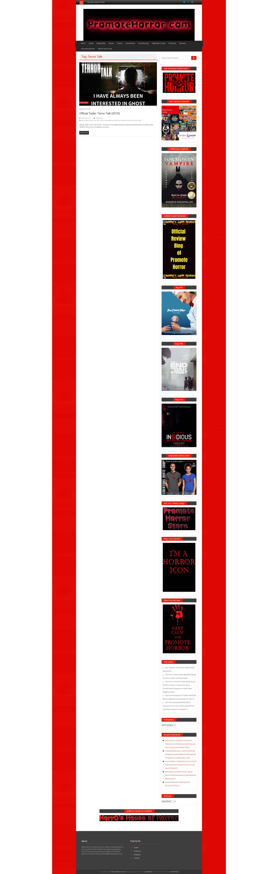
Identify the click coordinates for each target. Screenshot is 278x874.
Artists (91, 43)
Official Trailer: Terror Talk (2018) (99, 113)
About (83, 43)
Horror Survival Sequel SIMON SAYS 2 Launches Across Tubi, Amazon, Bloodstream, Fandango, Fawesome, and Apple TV (179, 706)
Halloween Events (158, 43)
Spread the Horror (126, 120)
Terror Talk (134, 120)
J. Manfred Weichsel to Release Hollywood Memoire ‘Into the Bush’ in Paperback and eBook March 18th (180, 754)
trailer (139, 120)
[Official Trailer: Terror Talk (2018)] (118, 84)
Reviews (182, 43)
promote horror (116, 120)
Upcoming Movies (88, 49)
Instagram (137, 854)
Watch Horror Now (105, 49)
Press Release (84, 102)
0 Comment (99, 118)
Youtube (136, 858)
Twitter (136, 848)
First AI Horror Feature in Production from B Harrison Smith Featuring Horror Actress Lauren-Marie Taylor (180, 744)
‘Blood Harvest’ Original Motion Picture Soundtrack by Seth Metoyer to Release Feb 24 (180, 775)
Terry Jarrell (169, 740)
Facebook (137, 851)
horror (82, 120)
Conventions (130, 43)
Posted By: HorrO (86, 118)
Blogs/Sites (101, 43)
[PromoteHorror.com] (139, 25)
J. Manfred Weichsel (172, 751)
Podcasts (172, 43)
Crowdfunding (143, 43)
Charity (119, 43)
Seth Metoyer (169, 772)
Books (111, 43)
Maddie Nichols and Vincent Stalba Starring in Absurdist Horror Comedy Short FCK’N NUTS (180, 765)
